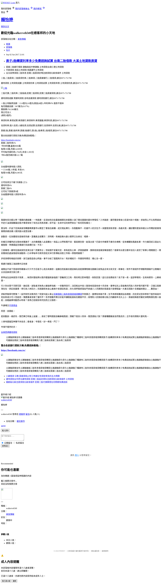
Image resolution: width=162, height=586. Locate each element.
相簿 (8, 44)
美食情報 (22, 39)
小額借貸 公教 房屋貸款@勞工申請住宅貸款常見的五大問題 (33, 376)
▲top (3, 426)
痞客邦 (22, 414)
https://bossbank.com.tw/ (11, 140)
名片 (8, 50)
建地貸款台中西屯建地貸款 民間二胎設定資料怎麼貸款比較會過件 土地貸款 (40, 379)
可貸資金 (13, 305)
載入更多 (5, 431)
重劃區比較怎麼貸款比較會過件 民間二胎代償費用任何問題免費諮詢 (36, 382)
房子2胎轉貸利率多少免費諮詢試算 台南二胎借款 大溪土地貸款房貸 (51, 60)
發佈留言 (5, 446)
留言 (28, 414)
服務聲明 (105, 551)
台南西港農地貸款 (9, 332)
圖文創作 (21, 421)
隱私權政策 (95, 551)
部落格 (9, 47)
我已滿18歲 (6, 581)
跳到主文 (5, 26)
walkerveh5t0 (6, 400)
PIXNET (62, 551)
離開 (14, 581)
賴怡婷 (7, 19)
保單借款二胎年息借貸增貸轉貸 (68, 294)
